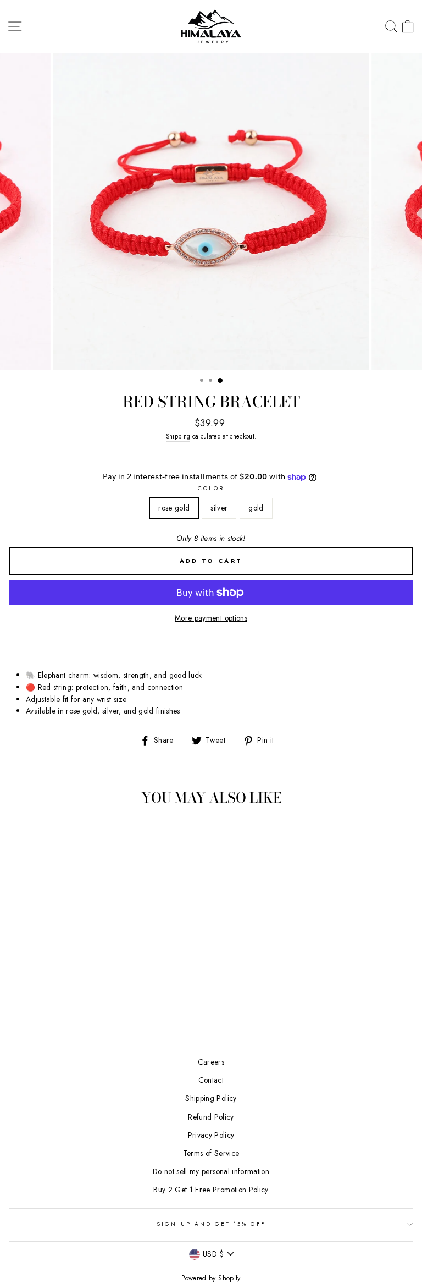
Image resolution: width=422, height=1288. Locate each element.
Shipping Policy (210, 1098)
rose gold (174, 507)
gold (255, 507)
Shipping (178, 436)
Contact (211, 1080)
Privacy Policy (211, 1135)
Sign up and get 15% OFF (211, 1224)
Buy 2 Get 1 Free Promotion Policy (210, 1189)
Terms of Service (211, 1153)
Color (211, 488)
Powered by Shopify (210, 1278)
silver (218, 507)
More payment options (211, 617)
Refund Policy (211, 1116)
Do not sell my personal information (211, 1171)
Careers (211, 1061)
